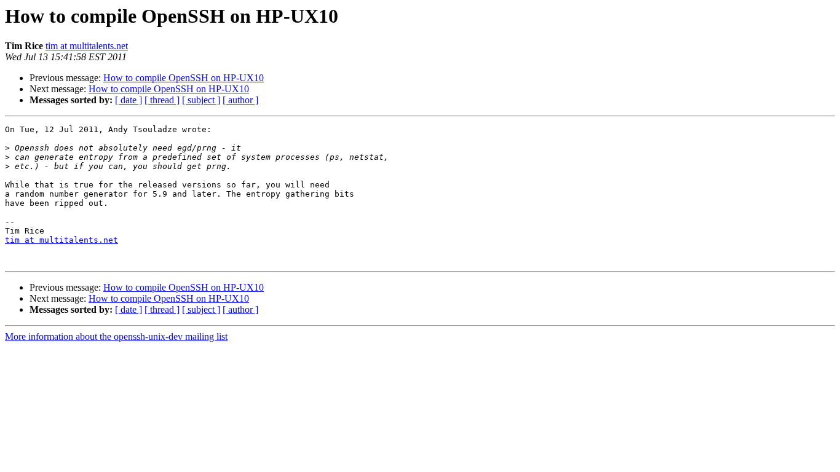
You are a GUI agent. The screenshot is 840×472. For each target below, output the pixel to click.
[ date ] (128, 100)
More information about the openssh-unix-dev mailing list (116, 336)
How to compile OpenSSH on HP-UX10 (183, 78)
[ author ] (240, 100)
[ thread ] (162, 100)
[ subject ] (201, 100)
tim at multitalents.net (87, 46)
